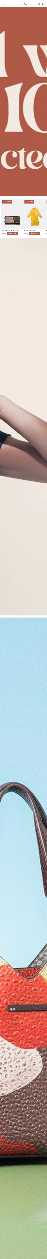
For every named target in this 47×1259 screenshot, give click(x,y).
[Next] (44, 217)
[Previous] (3, 217)
